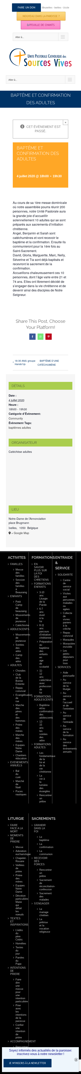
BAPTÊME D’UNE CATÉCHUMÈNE (48, 362)
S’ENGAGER (41, 903)
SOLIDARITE (64, 574)
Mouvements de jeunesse (19, 618)
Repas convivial (19, 689)
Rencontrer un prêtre (42, 798)
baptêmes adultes (20, 427)
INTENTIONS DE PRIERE (17, 970)
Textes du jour (19, 950)
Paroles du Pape (19, 960)
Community (16, 418)
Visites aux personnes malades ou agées (66, 601)
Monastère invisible (66, 645)
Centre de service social (66, 585)
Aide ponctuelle (66, 674)
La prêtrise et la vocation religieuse (42, 925)
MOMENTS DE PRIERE (16, 838)
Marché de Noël (19, 784)
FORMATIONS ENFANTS (40, 585)
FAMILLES (16, 564)
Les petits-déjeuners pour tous (66, 657)
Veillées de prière (19, 868)
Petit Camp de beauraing (19, 606)
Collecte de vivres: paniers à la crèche (66, 621)
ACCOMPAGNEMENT (17, 1041)
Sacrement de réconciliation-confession (42, 885)
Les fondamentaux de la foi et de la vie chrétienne (42, 762)
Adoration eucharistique (19, 853)
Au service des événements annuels (66, 745)
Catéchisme (19, 625)
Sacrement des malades (42, 896)
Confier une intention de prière (19, 1031)
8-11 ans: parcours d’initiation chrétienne (42, 631)
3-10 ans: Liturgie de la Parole (42, 598)
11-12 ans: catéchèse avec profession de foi (42, 681)
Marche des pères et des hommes (19, 713)
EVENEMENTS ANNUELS (17, 764)
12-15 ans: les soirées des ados (42, 731)
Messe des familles (19, 572)
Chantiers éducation (19, 757)
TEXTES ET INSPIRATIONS (17, 921)
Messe (19, 847)
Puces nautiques (19, 793)
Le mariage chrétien (42, 912)
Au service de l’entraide (66, 717)
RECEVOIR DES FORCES (40, 861)
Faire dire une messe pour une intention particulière (19, 990)
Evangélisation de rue (19, 698)
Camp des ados (19, 658)
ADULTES (16, 665)
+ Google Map (20, 533)
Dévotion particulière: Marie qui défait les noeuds (19, 905)
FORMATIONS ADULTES (40, 746)
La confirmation (42, 846)
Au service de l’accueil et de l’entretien (66, 701)
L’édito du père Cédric (19, 935)
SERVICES (64, 667)
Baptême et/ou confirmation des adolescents (42, 711)
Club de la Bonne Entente (19, 679)
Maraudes (66, 639)
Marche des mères (19, 738)
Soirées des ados (19, 648)
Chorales (19, 670)
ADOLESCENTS (17, 629)
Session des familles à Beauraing (19, 586)
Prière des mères (19, 727)
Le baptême (42, 838)
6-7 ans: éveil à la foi (42, 615)
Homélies (19, 943)
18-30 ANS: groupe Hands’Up (25, 362)
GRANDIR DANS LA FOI (40, 828)
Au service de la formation (66, 730)
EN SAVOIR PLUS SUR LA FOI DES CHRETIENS (40, 572)
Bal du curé (18, 774)
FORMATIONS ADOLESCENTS (40, 698)
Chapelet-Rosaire (19, 860)
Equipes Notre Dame (19, 748)
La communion (42, 853)
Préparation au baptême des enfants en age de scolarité (42, 654)
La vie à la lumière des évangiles (42, 783)
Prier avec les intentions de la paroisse (19, 1013)
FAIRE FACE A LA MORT (16, 828)
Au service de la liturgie (66, 684)
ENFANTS (16, 596)
